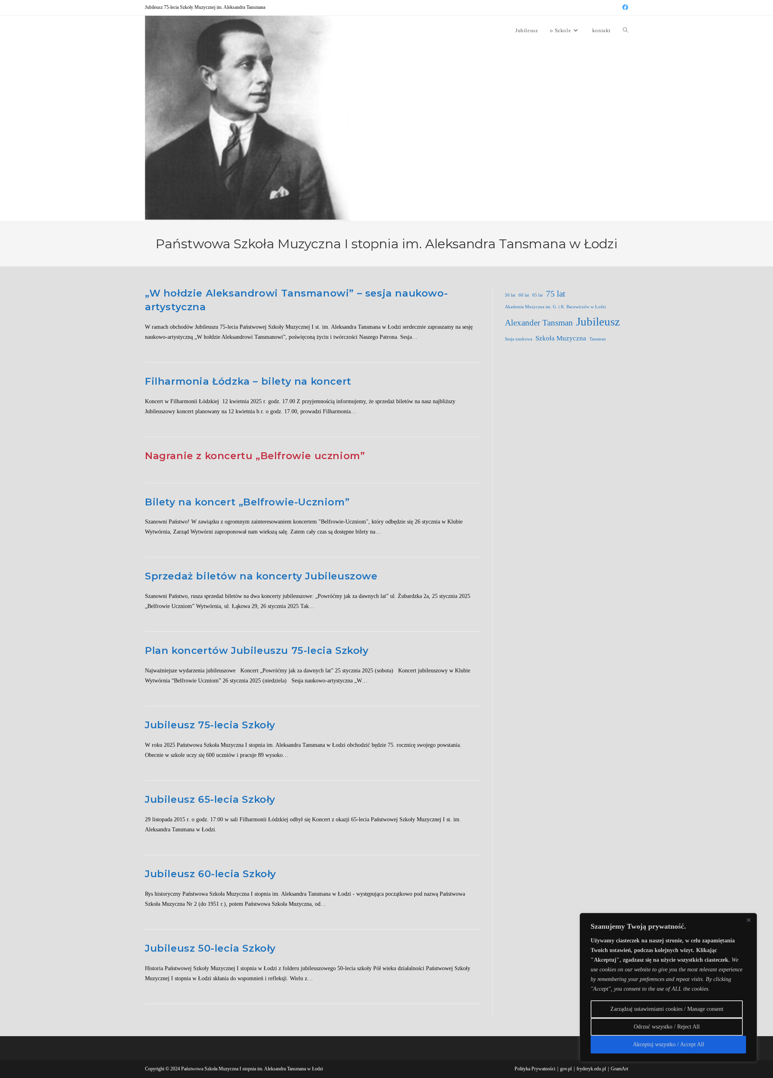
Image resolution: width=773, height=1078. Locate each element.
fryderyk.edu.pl (591, 1069)
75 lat (555, 294)
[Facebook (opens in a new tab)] (624, 8)
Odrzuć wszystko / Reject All (667, 1027)
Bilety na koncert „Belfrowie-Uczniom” (247, 502)
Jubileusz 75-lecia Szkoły (210, 725)
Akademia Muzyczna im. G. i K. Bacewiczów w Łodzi (555, 307)
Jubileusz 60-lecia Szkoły (210, 874)
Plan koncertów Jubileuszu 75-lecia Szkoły (257, 650)
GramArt (619, 1069)
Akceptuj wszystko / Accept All (668, 1044)
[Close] (748, 920)
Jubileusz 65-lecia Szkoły (210, 799)
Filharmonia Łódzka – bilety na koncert (248, 381)
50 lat (510, 295)
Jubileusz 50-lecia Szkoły (210, 948)
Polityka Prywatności (535, 1069)
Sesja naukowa (518, 339)
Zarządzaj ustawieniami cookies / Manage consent (666, 1009)
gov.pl (566, 1069)
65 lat (537, 295)
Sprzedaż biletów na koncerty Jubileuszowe (261, 576)
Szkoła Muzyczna (560, 338)
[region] (668, 987)
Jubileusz (598, 321)
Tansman (597, 339)
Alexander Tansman (539, 323)
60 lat (524, 295)
